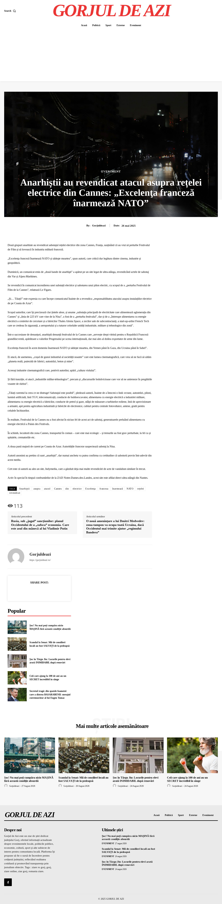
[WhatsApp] (51, 591)
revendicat (14, 493)
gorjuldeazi (99, 225)
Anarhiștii (24, 488)
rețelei (140, 488)
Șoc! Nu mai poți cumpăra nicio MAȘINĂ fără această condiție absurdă (28, 779)
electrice (77, 488)
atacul (47, 488)
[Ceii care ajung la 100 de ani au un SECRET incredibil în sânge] (17, 678)
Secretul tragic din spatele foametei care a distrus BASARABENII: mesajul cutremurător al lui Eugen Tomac (49, 694)
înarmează (117, 488)
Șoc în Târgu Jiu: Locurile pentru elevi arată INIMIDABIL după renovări (135, 779)
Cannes (58, 488)
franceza (104, 488)
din (67, 488)
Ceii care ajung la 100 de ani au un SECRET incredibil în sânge (187, 779)
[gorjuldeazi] (16, 556)
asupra (36, 488)
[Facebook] (27, 591)
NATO (130, 488)
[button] (10, 11)
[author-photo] (6, 786)
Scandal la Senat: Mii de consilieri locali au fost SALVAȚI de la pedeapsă (83, 779)
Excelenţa (90, 488)
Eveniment (111, 171)
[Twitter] (35, 591)
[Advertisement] (111, 55)
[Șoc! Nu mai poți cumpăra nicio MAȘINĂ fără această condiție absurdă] (17, 627)
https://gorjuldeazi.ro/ (40, 560)
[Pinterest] (43, 591)
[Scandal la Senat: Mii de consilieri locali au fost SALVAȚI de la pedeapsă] (17, 644)
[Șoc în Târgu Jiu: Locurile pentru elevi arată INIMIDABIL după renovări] (17, 661)
